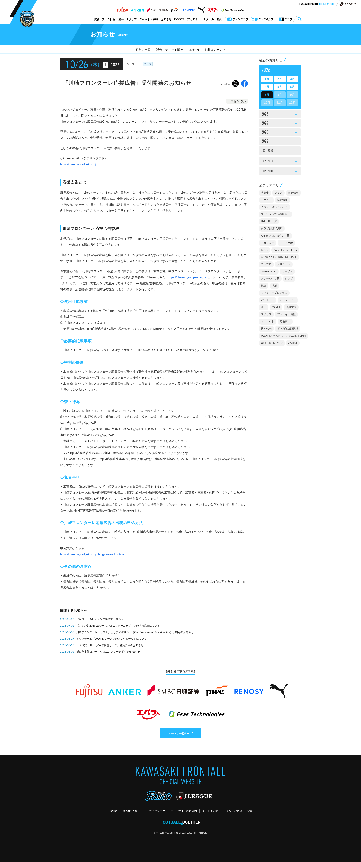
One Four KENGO (272, 342)
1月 (267, 79)
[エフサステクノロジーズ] (232, 8)
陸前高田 (285, 321)
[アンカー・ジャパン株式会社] (137, 8)
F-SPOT (179, 19)
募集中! (194, 49)
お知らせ (166, 19)
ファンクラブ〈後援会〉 (275, 214)
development (268, 271)
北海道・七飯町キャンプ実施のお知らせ (100, 619)
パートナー (267, 299)
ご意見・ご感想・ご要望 (238, 810)
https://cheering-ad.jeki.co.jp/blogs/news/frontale (92, 554)
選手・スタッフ (127, 19)
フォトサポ (286, 242)
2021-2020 (279, 151)
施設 (263, 285)
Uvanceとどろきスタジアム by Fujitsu (283, 335)
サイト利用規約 (187, 810)
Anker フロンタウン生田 (275, 235)
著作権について (132, 810)
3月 (292, 79)
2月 (279, 79)
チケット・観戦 (149, 19)
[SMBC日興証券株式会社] (157, 8)
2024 (279, 123)
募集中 (265, 192)
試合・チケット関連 (169, 49)
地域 (274, 285)
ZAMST (292, 342)
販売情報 (293, 192)
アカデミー (193, 19)
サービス (287, 271)
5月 (279, 86)
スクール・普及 (212, 19)
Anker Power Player (285, 249)
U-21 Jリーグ (269, 221)
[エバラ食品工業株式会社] (212, 8)
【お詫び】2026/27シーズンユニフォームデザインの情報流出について (118, 625)
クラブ (148, 63)
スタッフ (266, 314)
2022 (279, 141)
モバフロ (266, 264)
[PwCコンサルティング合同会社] (175, 8)
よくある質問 (210, 810)
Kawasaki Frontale (317, 4)
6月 (292, 86)
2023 (279, 132)
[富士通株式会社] (122, 8)
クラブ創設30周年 (271, 228)
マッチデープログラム (274, 292)
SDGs (264, 249)
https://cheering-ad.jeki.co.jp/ (79, 164)
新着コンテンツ (214, 49)
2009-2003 (279, 172)
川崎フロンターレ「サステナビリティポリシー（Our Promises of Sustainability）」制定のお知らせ (135, 632)
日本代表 (266, 328)
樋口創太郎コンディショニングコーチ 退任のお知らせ (108, 651)
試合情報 (282, 199)
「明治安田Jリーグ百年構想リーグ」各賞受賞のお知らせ (109, 645)
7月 (267, 94)
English (113, 810)
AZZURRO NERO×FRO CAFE (279, 257)
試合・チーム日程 (104, 19)
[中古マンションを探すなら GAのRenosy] (189, 8)
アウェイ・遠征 (286, 314)
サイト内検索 (299, 19)
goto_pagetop (348, 848)
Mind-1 (276, 307)
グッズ (278, 192)
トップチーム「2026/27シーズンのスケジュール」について (111, 638)
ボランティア (288, 299)
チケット (266, 199)
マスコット (267, 321)
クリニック (283, 264)
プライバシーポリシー (160, 810)
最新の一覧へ (238, 101)
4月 (267, 86)
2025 (279, 114)
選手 (263, 307)
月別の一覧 (143, 49)
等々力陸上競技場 (287, 328)
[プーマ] (201, 8)
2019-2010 (279, 161)
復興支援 (291, 307)
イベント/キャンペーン (274, 206)
